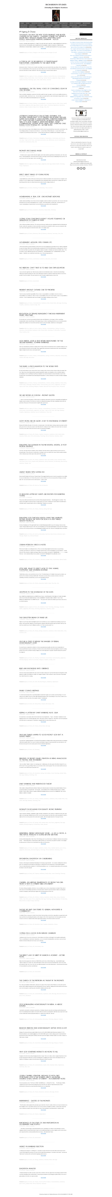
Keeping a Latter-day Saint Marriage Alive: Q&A (38, 713)
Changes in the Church (38, 52)
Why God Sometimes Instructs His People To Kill (38, 1052)
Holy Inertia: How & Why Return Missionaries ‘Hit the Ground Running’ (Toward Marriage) (41, 341)
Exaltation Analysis (27, 1168)
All (33, 434)
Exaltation (83, 25)
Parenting (49, 25)
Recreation (33, 27)
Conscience (49, 103)
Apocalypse (73, 25)
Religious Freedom (38, 386)
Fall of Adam (51, 459)
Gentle (45, 848)
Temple (26, 463)
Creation (21, 78)
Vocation (49, 79)
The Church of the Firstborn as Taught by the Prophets (41, 980)
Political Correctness (34, 659)
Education (23, 25)
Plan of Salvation (42, 233)
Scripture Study (32, 107)
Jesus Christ (51, 384)
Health (65, 103)
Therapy (41, 107)
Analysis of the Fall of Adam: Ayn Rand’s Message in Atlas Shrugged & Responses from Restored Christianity (81, 78)
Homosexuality (44, 384)
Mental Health (39, 105)
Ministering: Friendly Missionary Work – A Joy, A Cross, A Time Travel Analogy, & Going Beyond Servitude (42, 834)
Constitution (36, 138)
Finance (21, 357)
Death (44, 1065)
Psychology (76, 27)
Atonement (37, 773)
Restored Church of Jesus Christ (51, 386)
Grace (61, 103)
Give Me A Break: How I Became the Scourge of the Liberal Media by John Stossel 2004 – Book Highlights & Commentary (81, 68)
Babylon (46, 76)
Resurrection (64, 461)
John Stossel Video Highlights (78, 72)
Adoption (26, 607)
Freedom (64, 25)
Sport (35, 79)
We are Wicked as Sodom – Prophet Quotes (37, 395)
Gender (57, 25)
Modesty (62, 410)
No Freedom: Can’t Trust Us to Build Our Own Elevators (42, 268)
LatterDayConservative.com (41, 140)
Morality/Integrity (23, 659)
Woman (46, 824)
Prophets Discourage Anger (30, 150)
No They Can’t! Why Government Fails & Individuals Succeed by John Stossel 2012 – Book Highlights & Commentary (81, 64)
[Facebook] (81, 168)
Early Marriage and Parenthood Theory (35, 784)
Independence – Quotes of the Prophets (34, 1101)
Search (81, 32)
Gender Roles (22, 384)
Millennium (51, 140)
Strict (37, 107)
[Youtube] (84, 168)
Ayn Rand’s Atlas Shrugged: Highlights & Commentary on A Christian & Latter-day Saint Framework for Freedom (81, 83)
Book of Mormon (53, 76)
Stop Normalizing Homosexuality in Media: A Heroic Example (40, 1005)
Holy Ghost (22, 105)
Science (56, 924)
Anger (39, 164)
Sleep (49, 583)
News (27, 23)
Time (38, 79)
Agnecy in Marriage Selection (31, 1146)
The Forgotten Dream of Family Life (33, 617)
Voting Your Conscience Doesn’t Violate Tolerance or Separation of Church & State (42, 219)
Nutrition (23, 27)
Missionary (86, 23)
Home (22, 23)
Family (47, 23)
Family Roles (31, 78)
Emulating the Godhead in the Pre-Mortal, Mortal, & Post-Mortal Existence (43, 445)
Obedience (49, 681)
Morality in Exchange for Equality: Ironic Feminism (40, 809)
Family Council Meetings (29, 690)
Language (56, 27)
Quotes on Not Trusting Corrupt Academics (81, 86)
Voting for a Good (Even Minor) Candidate (37, 933)
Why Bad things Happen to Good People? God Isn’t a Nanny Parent (41, 735)
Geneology (29, 384)
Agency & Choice (28, 52)
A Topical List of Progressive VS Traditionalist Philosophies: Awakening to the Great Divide (38, 62)
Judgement (54, 78)
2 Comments (29, 497)
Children (35, 103)
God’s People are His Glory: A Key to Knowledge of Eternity (43, 421)
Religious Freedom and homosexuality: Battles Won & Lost (43, 1028)
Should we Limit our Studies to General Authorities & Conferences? (40, 910)
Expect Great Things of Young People (34, 174)
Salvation (21, 107)
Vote (59, 233)
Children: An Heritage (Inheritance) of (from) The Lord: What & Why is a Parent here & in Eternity (41, 883)
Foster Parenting (39, 78)
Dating (26, 78)
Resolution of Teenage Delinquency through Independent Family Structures (42, 314)
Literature (46, 1092)
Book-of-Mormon (75, 23)
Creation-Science (37, 23)
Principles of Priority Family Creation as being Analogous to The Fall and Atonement (43, 759)
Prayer (45, 105)
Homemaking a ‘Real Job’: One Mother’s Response (39, 196)
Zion (48, 107)
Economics (35, 209)
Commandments (61, 76)
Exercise (54, 103)
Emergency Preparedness (46, 138)
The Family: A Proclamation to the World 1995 (38, 366)
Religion (54, 23)
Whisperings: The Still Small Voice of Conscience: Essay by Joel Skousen (43, 89)
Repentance (56, 105)
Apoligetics (40, 76)
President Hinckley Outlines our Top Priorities (37, 290)
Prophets (21, 304)
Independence (42, 1114)
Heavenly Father (36, 384)
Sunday (50, 659)
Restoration (63, 23)
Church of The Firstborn (45, 1181)
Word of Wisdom (34, 535)
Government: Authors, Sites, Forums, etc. (35, 242)
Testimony (54, 233)
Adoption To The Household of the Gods (36, 592)
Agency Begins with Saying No (32, 472)
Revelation (62, 105)
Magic (59, 78)
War (33, 141)
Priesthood (50, 105)
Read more (43, 48)
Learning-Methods (45, 27)
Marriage (40, 25)
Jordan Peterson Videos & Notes (32, 545)
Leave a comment (30, 41)
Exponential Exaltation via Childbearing (35, 858)
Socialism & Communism (25, 141)
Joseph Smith (35, 461)
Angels (36, 848)
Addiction (26, 76)
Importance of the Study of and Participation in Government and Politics (39, 1123)
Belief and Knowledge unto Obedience (34, 668)
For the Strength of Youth (51, 52)
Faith (58, 103)
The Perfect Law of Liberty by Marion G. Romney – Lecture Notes (42, 956)
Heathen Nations (48, 78)
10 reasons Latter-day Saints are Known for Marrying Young (42, 495)
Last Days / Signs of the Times (26, 140)
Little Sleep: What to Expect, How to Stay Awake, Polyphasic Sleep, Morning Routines (39, 569)
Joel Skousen (62, 138)
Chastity (32, 25)
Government (55, 138)
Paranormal (66, 27)
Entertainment (28, 330)
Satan (26, 107)
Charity (40, 328)
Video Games (43, 79)
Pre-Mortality (41, 187)
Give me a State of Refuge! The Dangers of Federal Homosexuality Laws (39, 642)
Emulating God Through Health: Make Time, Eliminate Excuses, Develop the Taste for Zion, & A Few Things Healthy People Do (40, 519)
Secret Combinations (60, 140)
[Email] (78, 168)
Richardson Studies (56, 5)
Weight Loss (27, 535)
